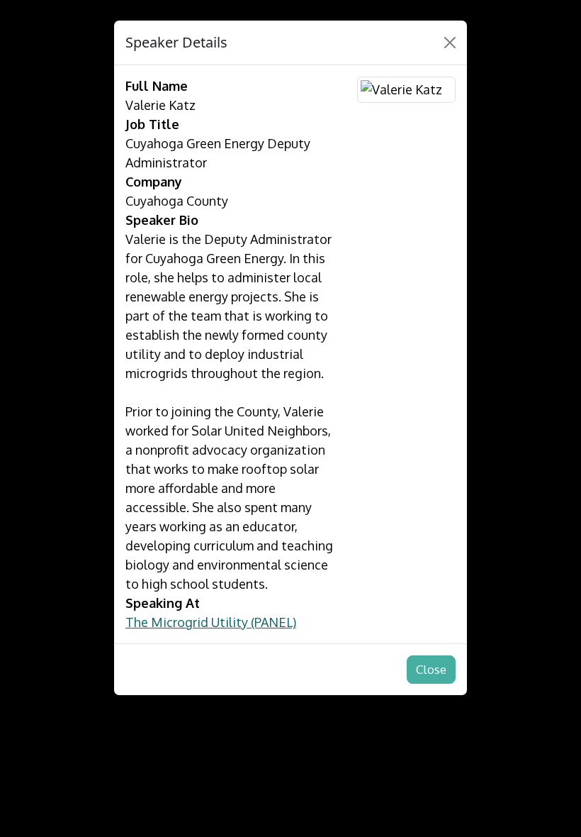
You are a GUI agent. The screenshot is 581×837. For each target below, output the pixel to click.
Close (431, 669)
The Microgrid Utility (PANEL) (210, 622)
